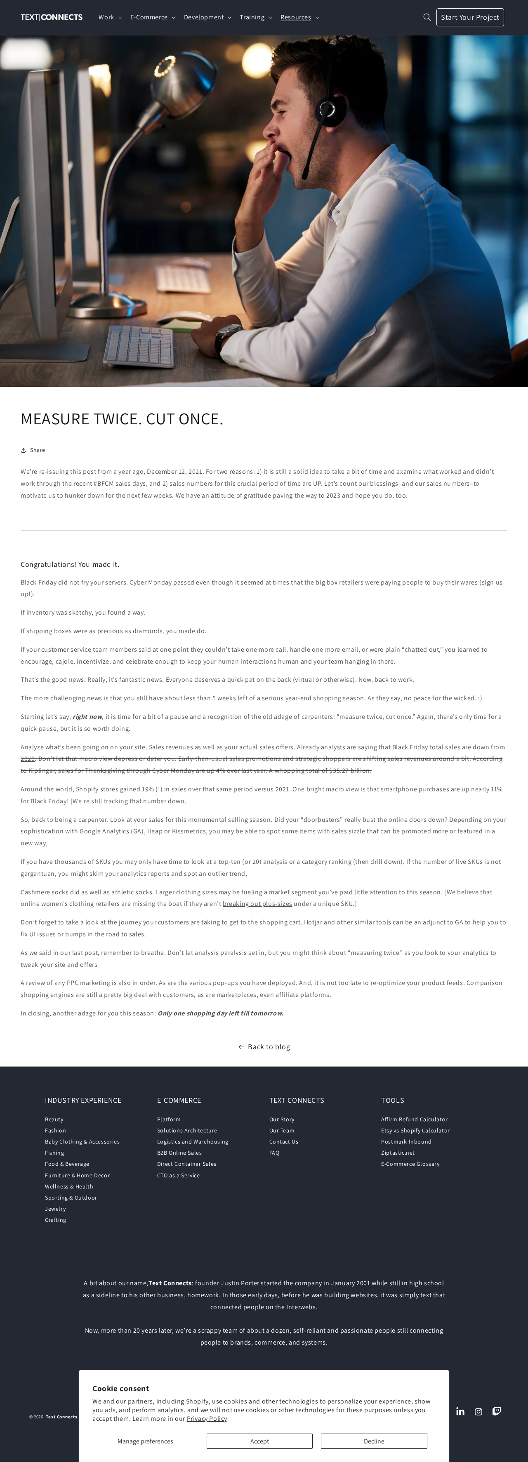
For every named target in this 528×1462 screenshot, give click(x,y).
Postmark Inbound (406, 1141)
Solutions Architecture (187, 1130)
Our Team (282, 1130)
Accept (259, 1441)
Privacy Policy (207, 1418)
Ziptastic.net (398, 1152)
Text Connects (62, 1417)
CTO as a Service (178, 1175)
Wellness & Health (69, 1186)
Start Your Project (470, 17)
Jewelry (55, 1208)
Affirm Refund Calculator (414, 1119)
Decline (374, 1441)
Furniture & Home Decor (77, 1175)
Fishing (54, 1152)
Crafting (55, 1219)
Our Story (282, 1119)
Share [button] (37, 450)
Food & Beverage (67, 1163)
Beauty (54, 1119)
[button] (109, 17)
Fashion (55, 1130)
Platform (169, 1119)
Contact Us (284, 1141)
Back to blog (269, 1046)
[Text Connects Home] (52, 17)
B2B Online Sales (179, 1152)
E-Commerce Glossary (410, 1163)
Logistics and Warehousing (193, 1141)
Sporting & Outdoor (71, 1197)
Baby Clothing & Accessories (82, 1141)
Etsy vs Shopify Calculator (415, 1130)
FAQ (274, 1152)
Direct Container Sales (187, 1163)
